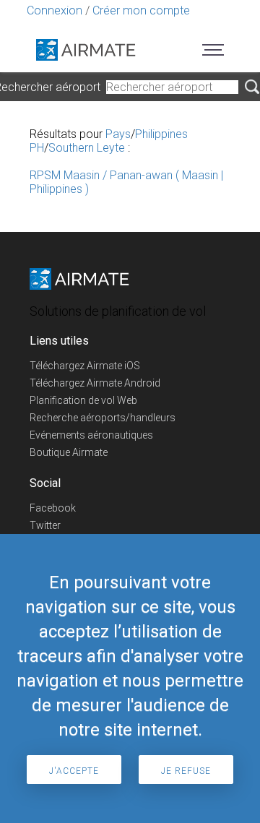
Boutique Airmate (69, 452)
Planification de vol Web (83, 400)
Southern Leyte (86, 148)
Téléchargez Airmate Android (95, 383)
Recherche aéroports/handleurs (103, 417)
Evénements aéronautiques (91, 435)
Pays (118, 134)
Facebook (53, 508)
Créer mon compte (141, 10)
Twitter (45, 525)
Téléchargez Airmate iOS (85, 365)
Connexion (54, 10)
